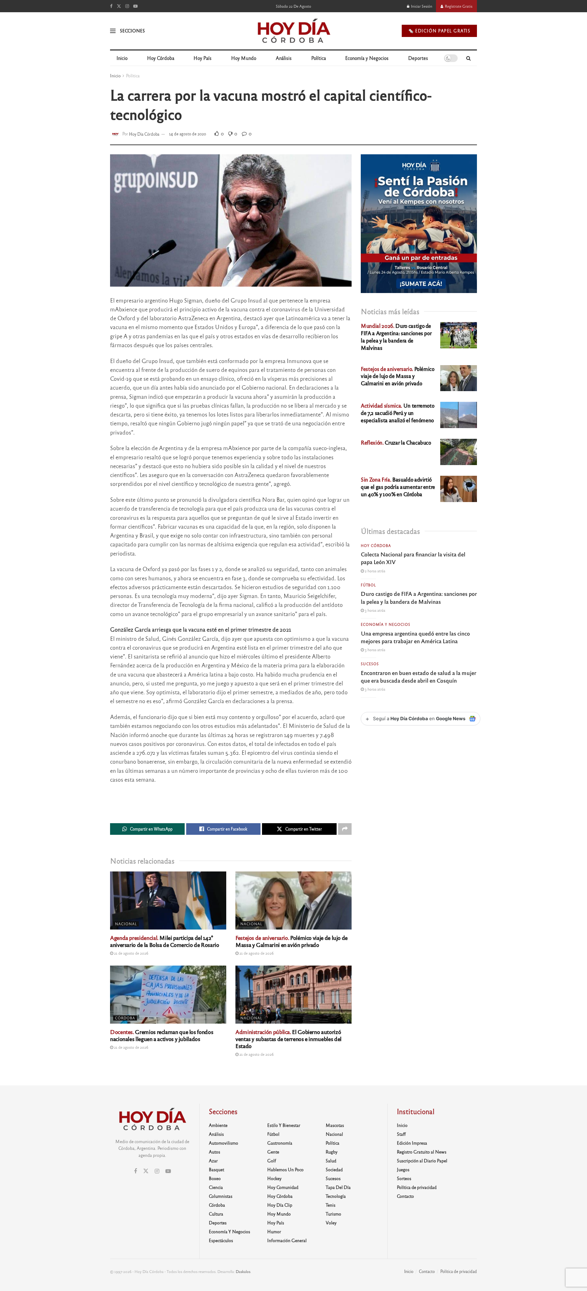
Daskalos (243, 1271)
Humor (274, 1231)
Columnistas (220, 1196)
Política (318, 58)
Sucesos (370, 664)
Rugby (332, 1151)
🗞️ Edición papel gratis (439, 30)
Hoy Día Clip (279, 1205)
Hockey (274, 1178)
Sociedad (334, 1169)
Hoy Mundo (243, 58)
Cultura (216, 1213)
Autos (214, 1151)
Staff (401, 1134)
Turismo (333, 1213)
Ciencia (216, 1187)
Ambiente (218, 1125)
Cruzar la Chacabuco (396, 442)
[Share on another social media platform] (345, 829)
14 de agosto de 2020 (187, 133)
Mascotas (335, 1125)
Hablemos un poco (285, 1169)
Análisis (284, 58)
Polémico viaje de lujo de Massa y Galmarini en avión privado (291, 941)
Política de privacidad (417, 1187)
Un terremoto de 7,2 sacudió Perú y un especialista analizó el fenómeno (397, 413)
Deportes (418, 58)
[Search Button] (468, 58)
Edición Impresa (412, 1143)
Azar (213, 1160)
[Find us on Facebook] (111, 6)
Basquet (216, 1169)
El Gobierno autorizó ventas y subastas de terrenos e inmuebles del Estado (288, 1038)
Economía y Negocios (367, 58)
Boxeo (215, 1178)
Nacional (126, 924)
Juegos (403, 1169)
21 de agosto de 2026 (130, 953)
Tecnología (336, 1196)
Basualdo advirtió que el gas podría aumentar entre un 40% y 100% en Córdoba (398, 486)
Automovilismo (223, 1143)
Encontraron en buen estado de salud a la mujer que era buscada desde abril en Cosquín (418, 676)
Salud (331, 1160)
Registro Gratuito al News (421, 1151)
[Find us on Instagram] (127, 6)
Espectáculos (221, 1240)
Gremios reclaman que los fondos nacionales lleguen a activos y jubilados (161, 1035)
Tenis (330, 1205)
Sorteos (404, 1178)
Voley (331, 1222)
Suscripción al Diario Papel (422, 1160)
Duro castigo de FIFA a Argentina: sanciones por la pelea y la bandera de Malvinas (396, 336)
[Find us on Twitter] (119, 6)
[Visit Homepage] (293, 31)
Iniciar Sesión (421, 6)
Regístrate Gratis (458, 6)
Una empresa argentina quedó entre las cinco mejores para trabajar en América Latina (415, 636)
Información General (287, 1240)
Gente (273, 1151)
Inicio (121, 58)
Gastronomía (279, 1143)
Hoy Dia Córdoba (144, 133)
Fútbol (368, 585)
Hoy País (203, 58)
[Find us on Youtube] (135, 6)
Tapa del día (338, 1187)
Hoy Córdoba (160, 58)
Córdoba (125, 1018)
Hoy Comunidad (282, 1187)
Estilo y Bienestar (283, 1125)
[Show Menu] (113, 31)
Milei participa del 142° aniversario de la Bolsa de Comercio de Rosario (164, 941)
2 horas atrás (374, 570)
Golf (271, 1160)
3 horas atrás (374, 610)
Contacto (405, 1196)
